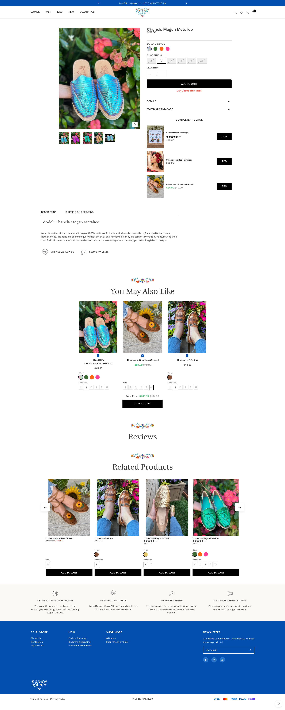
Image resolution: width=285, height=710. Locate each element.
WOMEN (35, 12)
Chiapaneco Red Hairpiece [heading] (179, 160)
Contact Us (37, 642)
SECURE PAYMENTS (99, 252)
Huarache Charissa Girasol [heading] (179, 185)
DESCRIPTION (49, 212)
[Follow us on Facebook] (205, 660)
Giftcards (111, 638)
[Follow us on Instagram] (214, 660)
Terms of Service (39, 699)
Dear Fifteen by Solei (117, 642)
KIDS (59, 12)
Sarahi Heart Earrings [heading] (177, 133)
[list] (189, 161)
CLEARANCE (87, 12)
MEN (48, 12)
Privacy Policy (57, 699)
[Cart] (253, 12)
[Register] (250, 650)
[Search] (235, 12)
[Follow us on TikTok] (222, 660)
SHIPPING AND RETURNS (79, 212)
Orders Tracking (77, 638)
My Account (37, 646)
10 (202, 61)
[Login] (247, 12)
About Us (36, 638)
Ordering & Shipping (79, 642)
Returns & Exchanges (80, 646)
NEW (71, 12)
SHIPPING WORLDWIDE (62, 252)
